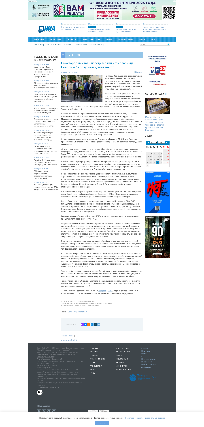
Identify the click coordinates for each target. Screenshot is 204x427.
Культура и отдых (91, 39)
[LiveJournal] (95, 324)
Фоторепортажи (41, 44)
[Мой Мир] (92, 324)
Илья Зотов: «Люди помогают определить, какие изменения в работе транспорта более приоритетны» (45, 72)
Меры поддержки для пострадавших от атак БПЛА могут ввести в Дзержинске (46, 187)
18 (151, 160)
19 (154, 160)
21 (161, 160)
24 (148, 163)
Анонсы (119, 355)
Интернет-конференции (125, 352)
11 (151, 157)
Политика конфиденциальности (48, 387)
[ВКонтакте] (85, 324)
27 (158, 163)
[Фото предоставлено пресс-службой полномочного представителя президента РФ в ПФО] (81, 101)
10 (148, 157)
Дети (70, 311)
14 (161, 157)
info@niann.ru (47, 367)
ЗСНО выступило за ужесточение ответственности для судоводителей (43, 174)
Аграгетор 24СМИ (69, 340)
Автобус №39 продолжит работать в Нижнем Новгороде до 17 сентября (45, 162)
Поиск (144, 353)
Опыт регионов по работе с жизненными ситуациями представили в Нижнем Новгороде (45, 97)
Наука (154, 39)
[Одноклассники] (88, 324)
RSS (142, 356)
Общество (72, 39)
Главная (64, 336)
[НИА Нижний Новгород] (46, 32)
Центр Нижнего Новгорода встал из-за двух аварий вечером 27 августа (45, 110)
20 (158, 160)
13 (158, 157)
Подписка (145, 351)
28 (161, 163)
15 (165, 157)
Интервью (56, 44)
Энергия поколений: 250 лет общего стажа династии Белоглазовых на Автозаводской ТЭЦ (46, 122)
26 (154, 163)
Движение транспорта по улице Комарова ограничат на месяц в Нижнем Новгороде (43, 136)
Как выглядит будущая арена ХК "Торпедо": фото (73, 28)
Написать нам (147, 362)
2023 (77, 336)
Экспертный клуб (97, 44)
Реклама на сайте (148, 364)
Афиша (141, 39)
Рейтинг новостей (123, 369)
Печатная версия (148, 359)
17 (148, 160)
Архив (71, 336)
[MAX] (82, 324)
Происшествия (125, 39)
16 (168, 157)
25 (151, 163)
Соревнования (80, 311)
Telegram (102, 290)
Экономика (55, 39)
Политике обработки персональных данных (145, 418)
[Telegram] (98, 324)
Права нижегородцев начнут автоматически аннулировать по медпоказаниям (154, 29)
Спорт (109, 39)
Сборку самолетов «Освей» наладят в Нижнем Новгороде (99, 31)
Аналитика (67, 44)
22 (165, 160)
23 (168, 160)
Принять (102, 423)
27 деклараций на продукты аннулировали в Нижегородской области (46, 85)
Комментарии (81, 44)
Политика (39, 39)
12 (154, 157)
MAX (110, 290)
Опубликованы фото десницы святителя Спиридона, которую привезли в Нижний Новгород (154, 124)
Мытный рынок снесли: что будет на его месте (126, 30)
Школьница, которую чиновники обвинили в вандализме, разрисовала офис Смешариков (45, 150)
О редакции (146, 367)
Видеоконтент (122, 359)
